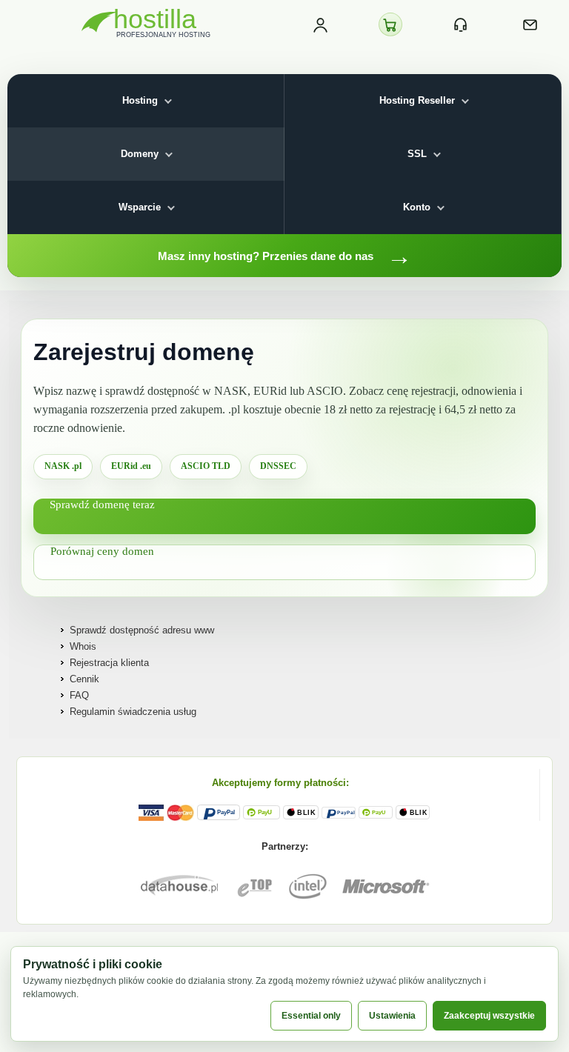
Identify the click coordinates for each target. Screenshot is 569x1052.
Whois (83, 646)
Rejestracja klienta (109, 662)
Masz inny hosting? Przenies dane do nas (285, 256)
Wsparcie (140, 207)
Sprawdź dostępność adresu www (142, 630)
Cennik (84, 679)
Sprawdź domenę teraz (102, 504)
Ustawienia (392, 1016)
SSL (417, 153)
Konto (416, 207)
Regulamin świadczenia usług (133, 711)
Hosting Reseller (417, 100)
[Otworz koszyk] (390, 24)
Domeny (140, 153)
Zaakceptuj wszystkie (489, 1016)
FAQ (79, 695)
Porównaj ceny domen (102, 551)
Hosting (140, 100)
